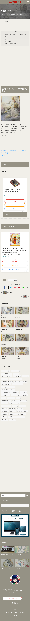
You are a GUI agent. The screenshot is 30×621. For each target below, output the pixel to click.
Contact (15, 612)
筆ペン (13, 411)
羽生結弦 (5, 414)
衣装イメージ (20, 416)
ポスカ (18, 398)
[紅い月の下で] (15, 2)
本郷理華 (4, 408)
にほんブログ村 (5, 155)
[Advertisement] (15, 66)
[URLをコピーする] (27, 287)
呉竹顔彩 (22, 406)
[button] (2, 287)
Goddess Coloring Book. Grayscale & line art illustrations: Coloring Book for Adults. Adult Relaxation (14, 250)
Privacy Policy (21, 612)
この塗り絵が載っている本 (12, 43)
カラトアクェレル (6, 376)
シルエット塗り (6, 384)
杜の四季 (12, 408)
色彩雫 (23, 414)
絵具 (26, 411)
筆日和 (19, 411)
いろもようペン (15, 371)
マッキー (4, 403)
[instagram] (15, 603)
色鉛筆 (9, 41)
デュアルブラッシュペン (8, 389)
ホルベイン (10, 398)
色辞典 (4, 416)
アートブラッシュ (6, 373)
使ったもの (8, 39)
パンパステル (6, 395)
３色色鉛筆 (12, 419)
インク (15, 373)
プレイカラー (15, 395)
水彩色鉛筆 (5, 411)
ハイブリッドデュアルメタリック (10, 392)
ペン (3, 398)
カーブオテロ (17, 376)
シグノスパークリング (21, 381)
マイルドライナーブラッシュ (19, 400)
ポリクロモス (6, 400)
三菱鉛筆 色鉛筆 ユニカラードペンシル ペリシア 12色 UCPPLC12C (14, 191)
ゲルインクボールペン (16, 379)
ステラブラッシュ (17, 384)
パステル (24, 392)
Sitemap (11, 612)
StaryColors (5, 371)
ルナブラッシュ (6, 406)
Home (7, 612)
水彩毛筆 (20, 408)
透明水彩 (4, 419)
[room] (17, 603)
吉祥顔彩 (15, 406)
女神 (4, 10)
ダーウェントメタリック (8, 387)
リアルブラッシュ (14, 403)
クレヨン (25, 376)
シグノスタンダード (7, 381)
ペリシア (10, 280)
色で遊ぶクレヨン (14, 414)
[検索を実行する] (27, 495)
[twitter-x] (13, 603)
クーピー (5, 379)
